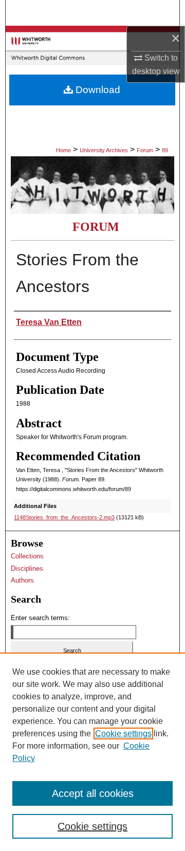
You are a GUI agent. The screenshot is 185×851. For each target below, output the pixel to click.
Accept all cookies (93, 793)
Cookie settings (123, 733)
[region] (92, 752)
